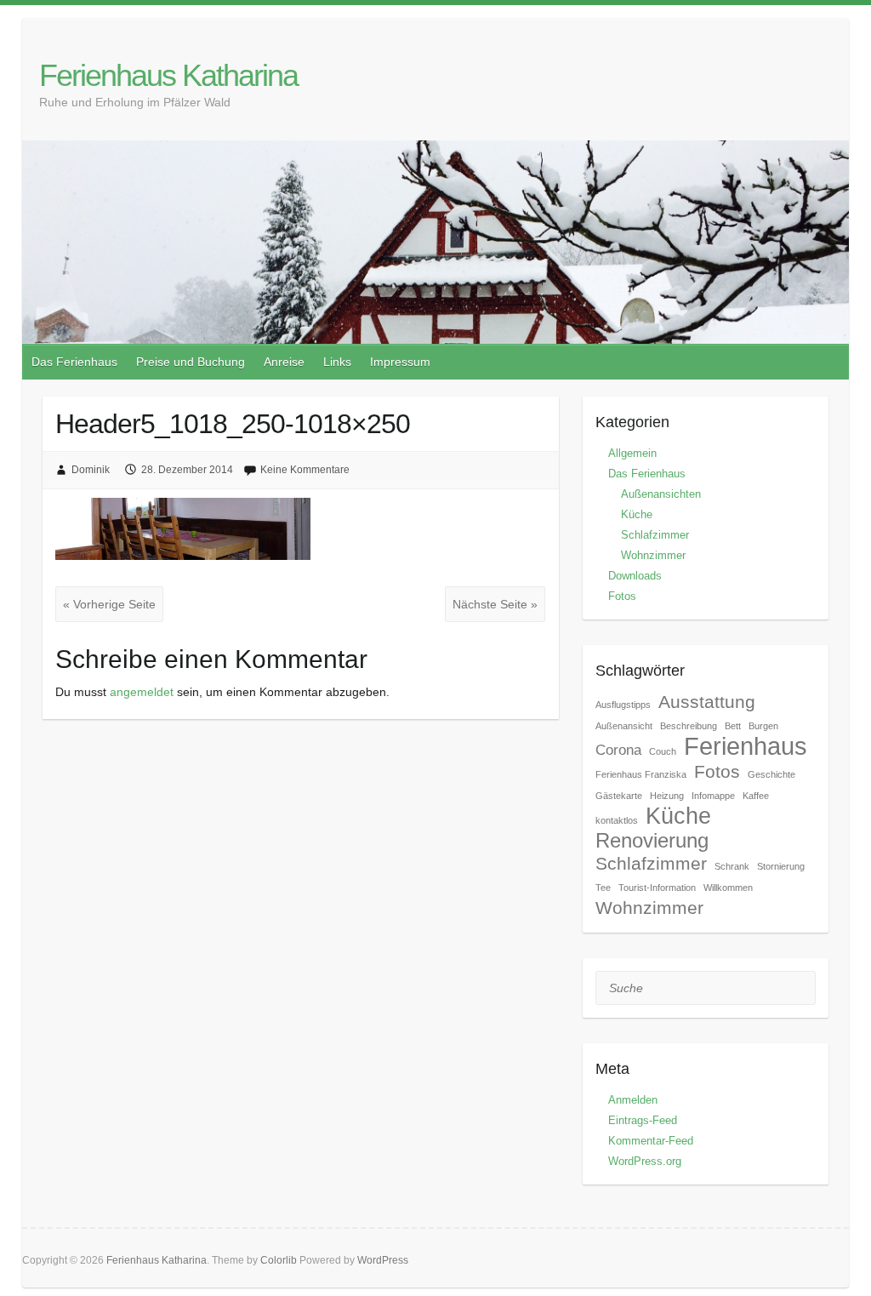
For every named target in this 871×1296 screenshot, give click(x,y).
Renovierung (652, 840)
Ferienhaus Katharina (168, 75)
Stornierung (781, 866)
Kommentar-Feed (650, 1140)
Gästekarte (618, 796)
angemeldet (142, 692)
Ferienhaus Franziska (640, 774)
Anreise (284, 361)
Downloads (635, 575)
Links (337, 361)
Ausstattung (706, 701)
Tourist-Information (657, 887)
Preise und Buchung (190, 361)
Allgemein (632, 453)
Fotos (622, 596)
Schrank (731, 866)
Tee (603, 887)
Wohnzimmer (653, 555)
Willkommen (728, 887)
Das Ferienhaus (74, 361)
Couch (662, 751)
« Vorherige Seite (109, 604)
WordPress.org (644, 1161)
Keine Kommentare (305, 470)
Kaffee (756, 796)
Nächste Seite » (495, 604)
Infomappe (713, 796)
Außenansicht (623, 726)
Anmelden (633, 1099)
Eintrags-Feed (642, 1120)
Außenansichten (661, 494)
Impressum (400, 361)
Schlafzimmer (655, 534)
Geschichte (771, 774)
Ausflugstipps (623, 704)
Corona (618, 750)
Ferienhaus (745, 746)
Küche (636, 514)
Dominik (90, 470)
